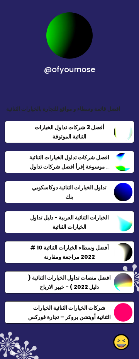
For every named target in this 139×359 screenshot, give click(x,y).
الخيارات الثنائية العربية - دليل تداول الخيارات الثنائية (69, 222)
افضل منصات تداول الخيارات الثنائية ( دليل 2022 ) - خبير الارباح (69, 282)
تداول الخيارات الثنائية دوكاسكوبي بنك (69, 192)
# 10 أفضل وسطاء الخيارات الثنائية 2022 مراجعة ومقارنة (69, 252)
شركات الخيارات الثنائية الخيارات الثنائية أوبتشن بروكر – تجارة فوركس (69, 312)
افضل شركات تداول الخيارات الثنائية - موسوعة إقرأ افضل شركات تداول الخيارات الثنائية (69, 166)
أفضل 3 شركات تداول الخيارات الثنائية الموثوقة (69, 131)
